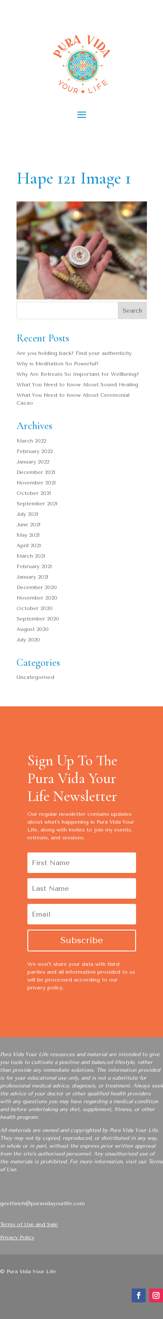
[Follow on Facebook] (139, 1295)
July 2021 (27, 514)
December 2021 (36, 472)
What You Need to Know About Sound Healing (77, 385)
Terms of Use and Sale (29, 1224)
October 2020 (35, 608)
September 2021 (37, 504)
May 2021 (28, 535)
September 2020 (38, 619)
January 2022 (33, 462)
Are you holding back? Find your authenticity (74, 353)
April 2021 (29, 545)
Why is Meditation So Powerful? (58, 364)
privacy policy (45, 988)
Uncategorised (35, 677)
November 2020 (37, 598)
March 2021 (31, 556)
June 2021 (28, 524)
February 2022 (35, 451)
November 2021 (36, 483)
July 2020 (28, 640)
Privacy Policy (17, 1237)
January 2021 (32, 577)
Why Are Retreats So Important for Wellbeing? (78, 374)
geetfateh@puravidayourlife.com (42, 1203)
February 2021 (34, 566)
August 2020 (33, 629)
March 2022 (31, 441)
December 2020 (37, 587)
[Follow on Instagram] (156, 1295)
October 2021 (34, 493)
